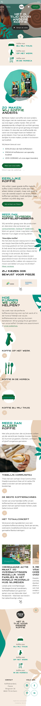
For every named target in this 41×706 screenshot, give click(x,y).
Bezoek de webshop (28, 7)
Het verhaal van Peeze (13, 204)
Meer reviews (8, 266)
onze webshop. (11, 326)
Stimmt (24, 703)
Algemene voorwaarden (20, 700)
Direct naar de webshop (11, 170)
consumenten (8, 229)
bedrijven (29, 229)
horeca (19, 229)
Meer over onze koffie (12, 166)
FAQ (38, 2)
